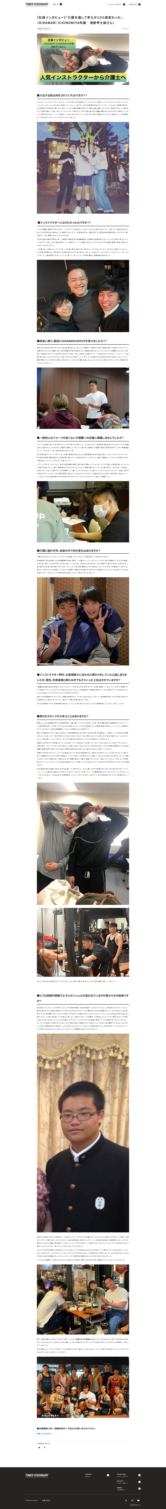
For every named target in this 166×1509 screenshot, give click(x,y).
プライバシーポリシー (31, 1500)
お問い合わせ (46, 1500)
